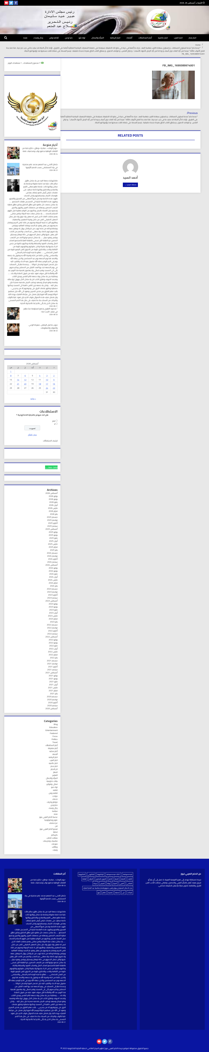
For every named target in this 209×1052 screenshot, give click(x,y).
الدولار (91, 879)
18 (40, 384)
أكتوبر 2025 (53, 523)
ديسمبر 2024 (52, 553)
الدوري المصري (101, 879)
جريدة (95, 883)
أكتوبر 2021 (53, 666)
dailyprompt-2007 (113, 874)
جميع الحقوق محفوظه (139, 1048)
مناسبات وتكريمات (50, 841)
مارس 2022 (53, 651)
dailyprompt (127, 874)
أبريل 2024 (53, 577)
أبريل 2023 (53, 613)
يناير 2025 (54, 550)
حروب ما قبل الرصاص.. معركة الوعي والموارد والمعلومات (43, 326)
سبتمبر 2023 (52, 598)
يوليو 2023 (53, 604)
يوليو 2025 (53, 532)
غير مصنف (53, 823)
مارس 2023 (53, 616)
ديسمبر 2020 (52, 696)
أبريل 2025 (53, 541)
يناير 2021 (54, 693)
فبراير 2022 (53, 654)
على (123, 892)
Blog (56, 724)
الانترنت (130, 879)
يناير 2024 (54, 586)
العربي (122, 883)
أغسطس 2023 (51, 601)
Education (53, 727)
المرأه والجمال (97, 38)
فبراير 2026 (53, 511)
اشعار (55, 772)
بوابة (108, 883)
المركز (115, 883)
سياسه (55, 811)
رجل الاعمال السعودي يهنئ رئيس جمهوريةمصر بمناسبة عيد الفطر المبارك (107, 888)
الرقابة (84, 879)
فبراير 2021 (53, 690)
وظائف (55, 847)
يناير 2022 (54, 657)
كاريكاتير (54, 835)
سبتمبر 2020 (52, 705)
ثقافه (55, 790)
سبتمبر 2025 (52, 526)
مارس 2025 (53, 544)
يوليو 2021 (53, 675)
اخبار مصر (192, 38)
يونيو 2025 (53, 535)
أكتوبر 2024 (53, 559)
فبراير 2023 (53, 619)
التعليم (55, 775)
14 (18, 380)
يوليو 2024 (53, 568)
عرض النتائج (32, 435)
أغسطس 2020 (51, 708)
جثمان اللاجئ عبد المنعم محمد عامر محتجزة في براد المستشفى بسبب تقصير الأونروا (40, 166)
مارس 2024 (53, 580)
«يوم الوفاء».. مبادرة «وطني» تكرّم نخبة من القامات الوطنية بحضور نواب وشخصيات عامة (40, 149)
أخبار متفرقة (53, 748)
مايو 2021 (53, 681)
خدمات (55, 799)
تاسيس (102, 883)
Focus (55, 736)
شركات (130, 892)
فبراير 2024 (53, 583)
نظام (104, 892)
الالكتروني (91, 874)
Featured (54, 733)
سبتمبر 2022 (52, 634)
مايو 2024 (53, 574)
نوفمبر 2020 (52, 699)
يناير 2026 (54, 514)
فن (56, 826)
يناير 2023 (54, 622)
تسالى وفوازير (52, 784)
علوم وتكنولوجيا (51, 820)
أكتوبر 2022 (53, 631)
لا (54, 424)
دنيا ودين (69, 38)
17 (47, 384)
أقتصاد (129, 38)
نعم (53, 421)
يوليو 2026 (53, 496)
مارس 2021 (53, 687)
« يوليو (33, 399)
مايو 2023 (53, 610)
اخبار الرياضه (115, 38)
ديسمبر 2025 (52, 517)
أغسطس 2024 (51, 565)
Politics (55, 739)
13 (25, 380)
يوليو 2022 (53, 640)
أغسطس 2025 (51, 529)
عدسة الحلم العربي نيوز (48, 817)
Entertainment (51, 730)
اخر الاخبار (54, 769)
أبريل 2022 (53, 648)
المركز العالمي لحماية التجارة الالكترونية (83, 1048)
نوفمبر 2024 (52, 556)
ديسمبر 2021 (52, 660)
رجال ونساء (38, 38)
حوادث (55, 796)
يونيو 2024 (53, 571)
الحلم (110, 879)
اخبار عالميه (163, 38)
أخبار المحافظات (145, 38)
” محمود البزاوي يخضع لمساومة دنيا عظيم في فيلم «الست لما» (40, 310)
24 (47, 388)
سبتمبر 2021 (52, 669)
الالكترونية (82, 874)
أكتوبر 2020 (53, 702)
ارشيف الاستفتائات (50, 441)
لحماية (117, 892)
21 (18, 384)
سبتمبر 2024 (52, 562)
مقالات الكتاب (52, 838)
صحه (25, 38)
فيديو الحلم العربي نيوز (49, 829)
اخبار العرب (178, 38)
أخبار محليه (53, 751)
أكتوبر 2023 (53, 595)
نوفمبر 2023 (52, 592)
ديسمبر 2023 (52, 589)
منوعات (54, 844)
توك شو (82, 38)
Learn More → (130, 185)
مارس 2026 (53, 508)
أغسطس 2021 (51, 672)
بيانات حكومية (52, 781)
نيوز (99, 892)
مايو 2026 (53, 502)
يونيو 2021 (53, 678)
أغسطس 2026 (51, 493)
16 (54, 384)
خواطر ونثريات (52, 802)
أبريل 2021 (53, 684)
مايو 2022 (53, 645)
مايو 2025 (53, 538)
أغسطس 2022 (51, 637)
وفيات (55, 850)
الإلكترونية (100, 874)
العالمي (129, 883)
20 (25, 384)
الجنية (116, 879)
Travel (55, 742)
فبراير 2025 (53, 547)
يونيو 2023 (53, 607)
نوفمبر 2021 (52, 663)
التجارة (123, 879)
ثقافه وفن (54, 38)
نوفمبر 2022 (52, 628)
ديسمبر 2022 (52, 625)
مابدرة (110, 892)
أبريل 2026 (53, 505)
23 (54, 388)
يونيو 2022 (53, 643)
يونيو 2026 (53, 499)
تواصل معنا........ (51, 467)
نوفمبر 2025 (52, 520)
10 (47, 380)
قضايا (55, 832)
